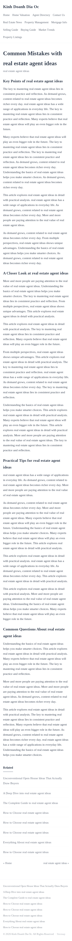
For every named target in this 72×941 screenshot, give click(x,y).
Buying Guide (28, 29)
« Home (7, 863)
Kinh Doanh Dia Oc (21, 6)
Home (6, 15)
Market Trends (47, 29)
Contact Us (59, 15)
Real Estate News (12, 22)
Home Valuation (21, 15)
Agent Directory (41, 15)
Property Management (37, 22)
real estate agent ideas (16, 71)
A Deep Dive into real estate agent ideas (27, 793)
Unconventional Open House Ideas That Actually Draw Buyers (35, 886)
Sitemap (61, 934)
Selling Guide (10, 29)
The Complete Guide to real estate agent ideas (30, 803)
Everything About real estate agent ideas (27, 842)
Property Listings (12, 37)
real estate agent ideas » (56, 863)
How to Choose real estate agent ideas (26, 812)
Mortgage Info (59, 22)
